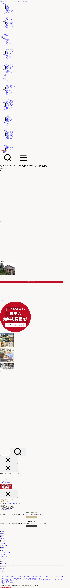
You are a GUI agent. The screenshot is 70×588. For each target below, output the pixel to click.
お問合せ (3, 583)
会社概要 (3, 571)
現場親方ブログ (5, 481)
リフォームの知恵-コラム (6, 482)
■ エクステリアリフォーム (5, 552)
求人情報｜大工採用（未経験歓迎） (8, 582)
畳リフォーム (3, 568)
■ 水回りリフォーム (3, 543)
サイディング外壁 (5, 296)
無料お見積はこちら (31, 281)
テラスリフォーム (9, 33)
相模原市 (3, 299)
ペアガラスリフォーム (10, 28)
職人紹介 (3, 36)
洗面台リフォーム (9, 25)
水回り (5, 21)
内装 (5, 13)
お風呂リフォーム (9, 23)
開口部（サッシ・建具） (8, 26)
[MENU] (23, 161)
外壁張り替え (8, 120)
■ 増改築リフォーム (3, 556)
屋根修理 (7, 8)
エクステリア (6, 65)
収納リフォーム (9, 20)
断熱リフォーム (9, 17)
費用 (5, 76)
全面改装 (7, 70)
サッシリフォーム (9, 64)
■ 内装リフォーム (3, 558)
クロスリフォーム (9, 49)
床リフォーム (8, 48)
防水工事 (2, 538)
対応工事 (3, 3)
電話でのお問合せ (32, 516)
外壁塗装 (7, 5)
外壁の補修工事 (9, 11)
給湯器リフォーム (9, 59)
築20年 (3, 300)
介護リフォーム (9, 19)
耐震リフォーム (9, 35)
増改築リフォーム (9, 71)
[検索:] (5, 455)
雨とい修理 (8, 7)
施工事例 (3, 37)
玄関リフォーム (9, 32)
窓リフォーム (8, 27)
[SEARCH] (8, 161)
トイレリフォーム (9, 22)
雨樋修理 (2, 535)
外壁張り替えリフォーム (10, 10)
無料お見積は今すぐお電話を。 (5, 587)
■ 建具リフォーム (3, 554)
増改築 (5, 34)
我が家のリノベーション (10, 12)
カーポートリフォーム (10, 67)
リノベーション (9, 73)
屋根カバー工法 (9, 9)
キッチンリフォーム (10, 24)
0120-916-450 (7, 509)
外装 (5, 4)
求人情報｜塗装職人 (5, 581)
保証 (5, 75)
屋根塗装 (7, 6)
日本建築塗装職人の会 (11, 503)
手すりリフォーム (9, 18)
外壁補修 (7, 121)
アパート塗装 (3, 540)
